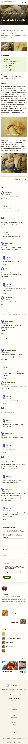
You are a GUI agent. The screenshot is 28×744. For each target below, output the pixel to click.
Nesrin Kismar (8, 297)
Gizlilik (15, 742)
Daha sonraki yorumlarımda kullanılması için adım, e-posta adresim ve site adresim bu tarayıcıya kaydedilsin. (15, 567)
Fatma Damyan (9, 457)
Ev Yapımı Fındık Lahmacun (12, 651)
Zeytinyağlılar (14, 709)
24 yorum (3, 22)
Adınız (5, 549)
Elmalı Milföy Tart (10, 634)
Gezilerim (14, 726)
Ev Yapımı (14, 702)
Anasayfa (3, 13)
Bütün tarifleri (5, 604)
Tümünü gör (5, 654)
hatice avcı (8, 268)
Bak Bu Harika (8, 192)
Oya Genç (8, 206)
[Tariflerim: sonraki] (25, 658)
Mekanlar (14, 729)
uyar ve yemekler (9, 433)
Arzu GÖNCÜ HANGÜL (11, 382)
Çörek (13, 13)
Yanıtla (2, 201)
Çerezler (19, 742)
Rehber (14, 720)
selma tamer (8, 408)
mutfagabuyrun (9, 243)
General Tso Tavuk (7, 671)
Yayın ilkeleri (9, 742)
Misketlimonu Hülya (10, 350)
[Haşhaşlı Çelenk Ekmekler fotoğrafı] (7, 46)
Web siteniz (9, 560)
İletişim (14, 722)
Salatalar (14, 711)
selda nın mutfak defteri (11, 218)
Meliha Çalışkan (9, 321)
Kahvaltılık (14, 705)
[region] (14, 667)
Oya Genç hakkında (14, 732)
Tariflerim (9, 13)
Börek (14, 707)
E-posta (5, 555)
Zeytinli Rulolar (9, 646)
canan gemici (8, 489)
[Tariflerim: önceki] (23, 658)
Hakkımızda (14, 717)
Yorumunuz (6, 537)
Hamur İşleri (14, 700)
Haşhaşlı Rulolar (10, 642)
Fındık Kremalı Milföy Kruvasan (13, 638)
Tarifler (14, 724)
